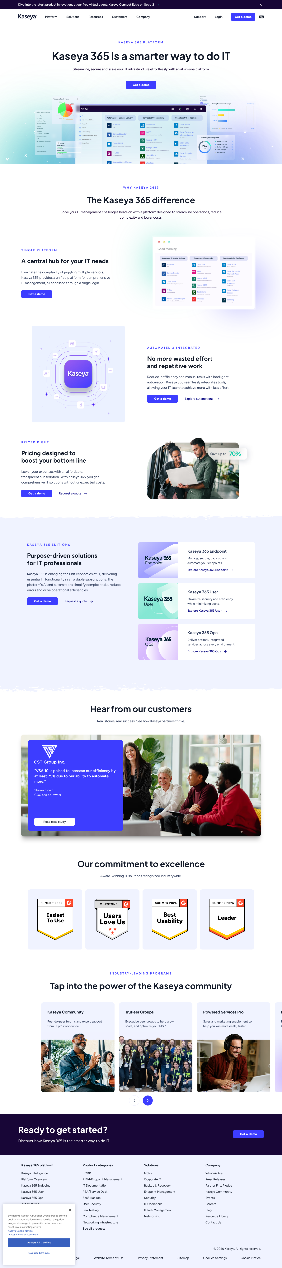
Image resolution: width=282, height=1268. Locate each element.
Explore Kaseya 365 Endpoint (207, 570)
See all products (94, 1228)
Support (200, 17)
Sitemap (183, 1258)
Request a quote (70, 493)
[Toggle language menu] (261, 17)
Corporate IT (152, 1179)
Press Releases (215, 1179)
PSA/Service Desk (95, 1191)
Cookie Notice (251, 1258)
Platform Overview (34, 1179)
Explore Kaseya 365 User (204, 610)
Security (150, 1198)
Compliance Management (100, 1216)
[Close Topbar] (261, 5)
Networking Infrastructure (100, 1222)
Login (219, 17)
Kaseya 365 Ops (32, 1198)
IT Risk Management (158, 1210)
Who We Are (214, 1173)
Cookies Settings (215, 1258)
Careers (210, 1204)
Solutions (72, 17)
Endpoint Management (159, 1191)
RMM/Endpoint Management (102, 1179)
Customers (119, 17)
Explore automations (199, 399)
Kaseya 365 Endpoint (35, 1185)
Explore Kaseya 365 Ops (204, 651)
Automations (30, 1204)
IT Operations (153, 1204)
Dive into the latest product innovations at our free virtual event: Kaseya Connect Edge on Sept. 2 (86, 4)
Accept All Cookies (39, 1242)
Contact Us (213, 1222)
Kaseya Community (218, 1191)
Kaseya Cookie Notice (20, 1230)
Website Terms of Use (109, 1258)
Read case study (54, 821)
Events (210, 1198)
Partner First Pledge (218, 1185)
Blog (208, 1210)
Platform (51, 17)
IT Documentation (95, 1185)
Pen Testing (91, 1210)
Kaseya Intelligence (34, 1173)
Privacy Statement (150, 1258)
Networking (152, 1216)
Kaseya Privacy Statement (23, 1234)
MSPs (148, 1173)
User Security (92, 1204)
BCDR (87, 1173)
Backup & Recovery (157, 1185)
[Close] (70, 1210)
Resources (95, 17)
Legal (76, 1258)
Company (143, 17)
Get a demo (243, 17)
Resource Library (216, 1216)
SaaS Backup (92, 1198)
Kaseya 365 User (32, 1191)
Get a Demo (248, 1134)
